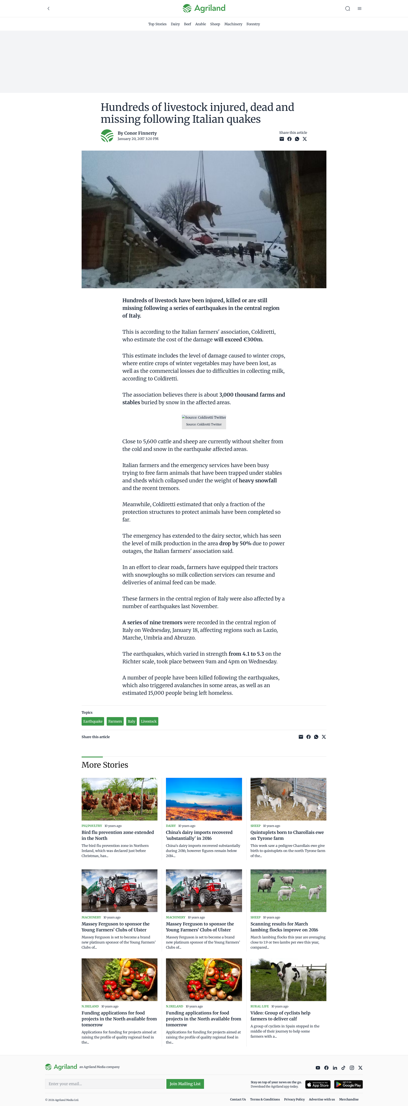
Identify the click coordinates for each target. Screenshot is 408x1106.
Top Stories (157, 24)
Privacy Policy (294, 1099)
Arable (200, 24)
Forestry (253, 24)
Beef (187, 24)
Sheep (215, 24)
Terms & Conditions (265, 1099)
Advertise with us (322, 1099)
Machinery (233, 24)
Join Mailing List (185, 1083)
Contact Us (238, 1099)
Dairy (175, 24)
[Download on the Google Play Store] (348, 1084)
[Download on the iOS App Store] (318, 1084)
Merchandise (349, 1099)
